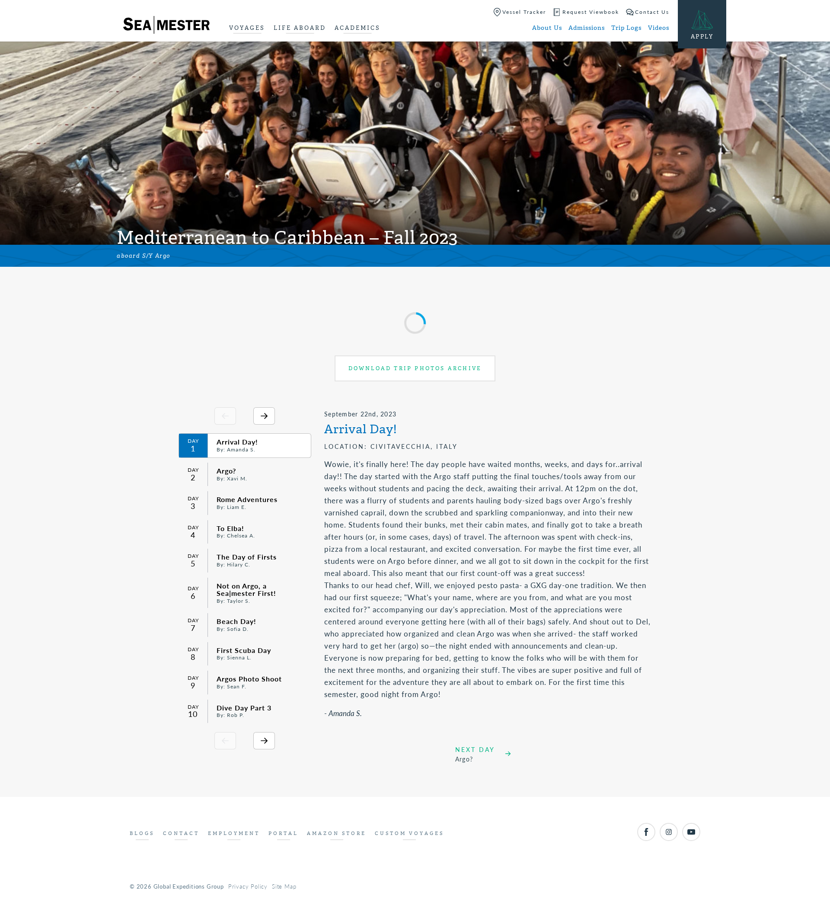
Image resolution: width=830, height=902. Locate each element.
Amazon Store (336, 833)
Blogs (142, 833)
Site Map (284, 886)
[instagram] (669, 832)
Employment (234, 833)
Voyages (247, 28)
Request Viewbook (590, 12)
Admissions (586, 28)
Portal (283, 833)
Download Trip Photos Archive (415, 368)
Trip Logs (626, 28)
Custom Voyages (409, 833)
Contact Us (652, 12)
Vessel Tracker (524, 12)
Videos (658, 28)
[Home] (166, 26)
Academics (357, 28)
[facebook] (646, 832)
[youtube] (691, 832)
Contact (181, 833)
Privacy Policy (248, 886)
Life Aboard (300, 28)
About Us (547, 28)
